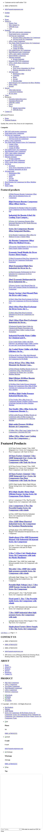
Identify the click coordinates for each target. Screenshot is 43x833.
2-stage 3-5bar (17, 45)
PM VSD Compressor (12, 683)
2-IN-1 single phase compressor (19, 63)
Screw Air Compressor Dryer (22, 714)
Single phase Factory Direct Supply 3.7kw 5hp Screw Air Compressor (23, 628)
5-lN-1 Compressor (11, 690)
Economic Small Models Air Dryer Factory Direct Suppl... (23, 253)
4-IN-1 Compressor (11, 684)
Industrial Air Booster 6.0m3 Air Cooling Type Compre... (22, 216)
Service (7, 88)
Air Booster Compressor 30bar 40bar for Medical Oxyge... (21, 241)
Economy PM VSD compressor (19, 61)
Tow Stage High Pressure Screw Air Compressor (24, 43)
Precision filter (17, 81)
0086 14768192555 (11, 644)
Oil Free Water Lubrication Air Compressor (26, 37)
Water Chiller (13, 84)
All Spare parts (13, 72)
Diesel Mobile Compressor (17, 55)
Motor (15, 77)
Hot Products (9, 707)
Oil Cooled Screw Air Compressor (20, 50)
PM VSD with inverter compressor (20, 32)
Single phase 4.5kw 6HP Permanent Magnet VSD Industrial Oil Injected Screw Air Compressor (23, 539)
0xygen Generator (18, 59)
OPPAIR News (18, 110)
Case (10, 28)
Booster (11, 86)
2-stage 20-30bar (18, 48)
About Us (8, 21)
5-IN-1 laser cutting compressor (19, 54)
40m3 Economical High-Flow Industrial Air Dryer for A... (21, 267)
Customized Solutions (16, 92)
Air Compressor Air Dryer (21, 716)
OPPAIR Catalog (14, 102)
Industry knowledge (19, 108)
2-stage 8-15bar (18, 46)
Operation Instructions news (17, 99)
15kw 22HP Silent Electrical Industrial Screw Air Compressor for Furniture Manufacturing (22, 523)
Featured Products (10, 120)
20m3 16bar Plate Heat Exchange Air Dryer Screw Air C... (22, 308)
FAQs (11, 104)
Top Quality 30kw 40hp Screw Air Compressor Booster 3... (23, 410)
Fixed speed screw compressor (18, 34)
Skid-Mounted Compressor (13, 688)
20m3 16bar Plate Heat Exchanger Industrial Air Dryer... (23, 321)
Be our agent (13, 93)
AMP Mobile (9, 711)
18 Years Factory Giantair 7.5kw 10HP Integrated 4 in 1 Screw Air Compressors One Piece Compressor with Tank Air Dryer (22, 459)
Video (7, 95)
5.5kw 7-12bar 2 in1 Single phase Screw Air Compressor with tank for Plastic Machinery (22, 555)
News (10, 106)
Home (7, 19)
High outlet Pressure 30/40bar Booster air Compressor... (21, 425)
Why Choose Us (14, 25)
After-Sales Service (15, 90)
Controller (16, 75)
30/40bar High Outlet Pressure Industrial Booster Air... (21, 394)
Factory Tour (13, 23)
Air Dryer (12, 64)
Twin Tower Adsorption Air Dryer (23, 68)
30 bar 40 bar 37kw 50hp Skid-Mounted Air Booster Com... (22, 364)
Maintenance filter (18, 73)
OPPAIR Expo (13, 27)
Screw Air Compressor (12, 713)
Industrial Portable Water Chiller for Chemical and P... (22, 336)
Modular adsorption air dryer (22, 70)
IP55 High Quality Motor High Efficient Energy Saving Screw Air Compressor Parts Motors (23, 494)
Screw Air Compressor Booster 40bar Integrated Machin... (21, 230)
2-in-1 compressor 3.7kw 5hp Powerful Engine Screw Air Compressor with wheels (21, 508)
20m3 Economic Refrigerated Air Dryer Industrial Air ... (22, 280)
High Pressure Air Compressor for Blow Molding (24, 83)
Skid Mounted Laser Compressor (19, 52)
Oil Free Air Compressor (16, 36)
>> (9, 633)
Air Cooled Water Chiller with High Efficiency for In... (23, 350)
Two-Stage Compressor (12, 686)
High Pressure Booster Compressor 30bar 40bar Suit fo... (23, 203)
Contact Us (8, 111)
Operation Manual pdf (16, 101)
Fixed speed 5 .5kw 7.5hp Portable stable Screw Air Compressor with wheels (23, 601)
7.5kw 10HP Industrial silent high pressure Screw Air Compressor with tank (22, 615)
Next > (5, 633)
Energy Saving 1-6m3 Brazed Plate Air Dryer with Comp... (23, 294)
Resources (8, 672)
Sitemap (7, 709)
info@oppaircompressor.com (14, 9)
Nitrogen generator (15, 57)
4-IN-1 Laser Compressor (17, 41)
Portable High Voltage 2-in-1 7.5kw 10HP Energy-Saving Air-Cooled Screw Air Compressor (23, 587)
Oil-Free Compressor (11, 692)
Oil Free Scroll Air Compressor (22, 39)
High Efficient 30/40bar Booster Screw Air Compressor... (22, 379)
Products (7, 30)
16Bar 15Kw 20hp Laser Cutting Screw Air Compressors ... (22, 437)
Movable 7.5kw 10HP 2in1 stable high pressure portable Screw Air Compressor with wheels (22, 571)
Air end (15, 79)
